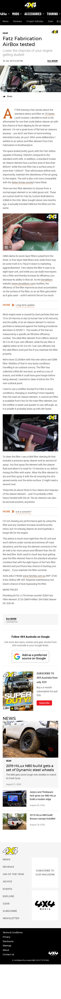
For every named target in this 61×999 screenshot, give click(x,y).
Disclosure (8, 941)
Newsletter (11, 918)
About (6, 950)
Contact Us (8, 954)
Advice (7, 881)
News (5, 21)
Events (7, 888)
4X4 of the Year (13, 874)
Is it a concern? (23, 511)
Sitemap (7, 945)
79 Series (49, 113)
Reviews (17, 21)
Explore (8, 896)
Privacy (6, 937)
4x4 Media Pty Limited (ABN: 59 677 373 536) (31, 960)
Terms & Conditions (13, 932)
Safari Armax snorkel (23, 182)
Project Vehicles (35, 21)
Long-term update (25, 305)
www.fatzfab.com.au (34, 576)
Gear (50, 21)
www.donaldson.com (23, 283)
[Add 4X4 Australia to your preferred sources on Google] (30, 656)
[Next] (57, 21)
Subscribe (10, 910)
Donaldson (47, 279)
